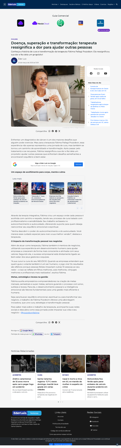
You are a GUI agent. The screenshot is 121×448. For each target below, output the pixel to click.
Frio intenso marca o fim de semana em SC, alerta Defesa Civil (99, 122)
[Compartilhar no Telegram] (56, 131)
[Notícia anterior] (77, 208)
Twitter (94, 430)
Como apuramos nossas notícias (60, 434)
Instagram (95, 417)
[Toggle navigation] (5, 4)
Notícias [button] (55, 4)
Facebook (95, 421)
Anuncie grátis (104, 30)
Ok (51, 445)
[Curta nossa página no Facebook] (91, 73)
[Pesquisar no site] (116, 4)
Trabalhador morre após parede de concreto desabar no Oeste (99, 114)
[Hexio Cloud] (100, 23)
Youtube (95, 426)
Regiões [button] (111, 4)
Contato (60, 420)
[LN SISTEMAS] (20, 23)
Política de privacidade (61, 424)
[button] (58, 402)
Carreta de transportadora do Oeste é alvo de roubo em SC (99, 89)
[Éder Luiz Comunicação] (60, 23)
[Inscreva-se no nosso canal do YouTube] (105, 73)
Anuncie (61, 416)
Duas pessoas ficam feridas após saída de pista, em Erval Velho (98, 97)
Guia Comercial (60, 15)
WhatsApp (38, 334)
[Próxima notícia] (81, 208)
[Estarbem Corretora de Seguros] (80, 23)
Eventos (103, 4)
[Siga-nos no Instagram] (98, 73)
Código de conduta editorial (60, 431)
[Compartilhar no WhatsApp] (49, 131)
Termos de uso (60, 427)
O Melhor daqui (87, 4)
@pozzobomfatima (30, 312)
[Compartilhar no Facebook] (53, 131)
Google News (27, 330)
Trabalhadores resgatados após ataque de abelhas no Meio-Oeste (99, 105)
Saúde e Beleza (74, 4)
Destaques (64, 4)
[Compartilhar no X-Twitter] (59, 131)
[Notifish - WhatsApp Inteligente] (40, 23)
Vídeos (96, 4)
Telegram (56, 334)
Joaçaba (14, 39)
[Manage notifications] (117, 444)
